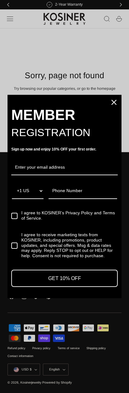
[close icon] (113, 102)
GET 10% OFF (64, 278)
